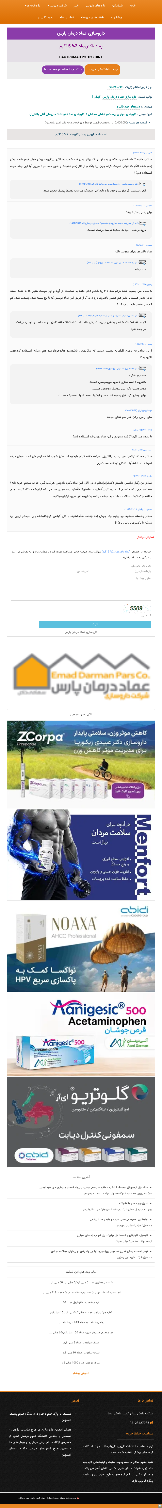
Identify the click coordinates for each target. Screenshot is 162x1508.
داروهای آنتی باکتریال (42, 114)
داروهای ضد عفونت (72, 114)
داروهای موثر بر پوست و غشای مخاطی (112, 114)
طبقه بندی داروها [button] (93, 17)
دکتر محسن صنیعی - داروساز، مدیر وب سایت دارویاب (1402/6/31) (109, 184)
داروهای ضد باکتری (128, 106)
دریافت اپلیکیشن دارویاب (102, 69)
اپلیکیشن (117, 5)
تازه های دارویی (95, 5)
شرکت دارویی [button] (58, 5)
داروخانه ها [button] (33, 5)
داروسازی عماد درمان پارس (81, 33)
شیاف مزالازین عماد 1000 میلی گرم (81, 1363)
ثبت (95, 624)
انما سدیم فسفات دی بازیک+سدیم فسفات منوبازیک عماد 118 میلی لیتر (81, 1293)
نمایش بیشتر (145, 537)
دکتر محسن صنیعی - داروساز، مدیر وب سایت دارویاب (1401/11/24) (108, 316)
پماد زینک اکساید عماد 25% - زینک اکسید (81, 1323)
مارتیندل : (146, 107)
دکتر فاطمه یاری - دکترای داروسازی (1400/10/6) (117, 368)
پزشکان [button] (117, 17)
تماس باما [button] (67, 17)
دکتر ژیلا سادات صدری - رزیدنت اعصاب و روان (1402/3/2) (113, 262)
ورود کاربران (45, 17)
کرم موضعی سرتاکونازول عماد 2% (81, 1303)
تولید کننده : (144, 97)
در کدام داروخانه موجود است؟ (63, 69)
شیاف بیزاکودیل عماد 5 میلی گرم (81, 1343)
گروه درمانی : (144, 114)
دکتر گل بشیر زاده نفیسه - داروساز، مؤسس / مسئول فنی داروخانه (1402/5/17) (104, 223)
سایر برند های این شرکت (81, 1272)
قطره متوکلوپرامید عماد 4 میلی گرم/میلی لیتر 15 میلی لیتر (81, 1313)
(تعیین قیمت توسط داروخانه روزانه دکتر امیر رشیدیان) (77, 123)
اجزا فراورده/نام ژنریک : (137, 87)
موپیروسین (115, 86)
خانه (133, 5)
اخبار (76, 5)
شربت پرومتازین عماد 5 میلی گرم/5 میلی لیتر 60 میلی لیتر (81, 1283)
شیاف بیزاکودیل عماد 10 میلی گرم (81, 1353)
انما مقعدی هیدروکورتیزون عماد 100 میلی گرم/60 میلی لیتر (81, 1333)
